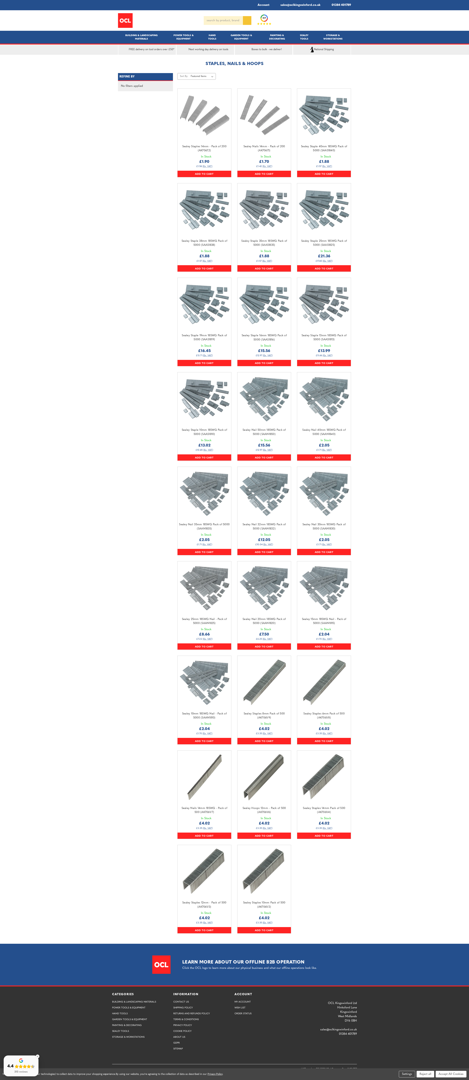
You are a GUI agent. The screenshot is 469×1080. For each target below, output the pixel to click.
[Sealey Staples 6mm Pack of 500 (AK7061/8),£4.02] (324, 682)
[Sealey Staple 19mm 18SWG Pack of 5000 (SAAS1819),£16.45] (204, 304)
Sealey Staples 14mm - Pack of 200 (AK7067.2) (204, 148)
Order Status (243, 1013)
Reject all (425, 1074)
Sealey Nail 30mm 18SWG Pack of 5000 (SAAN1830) (324, 526)
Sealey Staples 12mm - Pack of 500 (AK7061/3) (204, 904)
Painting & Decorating (277, 37)
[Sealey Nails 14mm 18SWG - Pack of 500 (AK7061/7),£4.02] (204, 777)
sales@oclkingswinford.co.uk (300, 5)
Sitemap (178, 1049)
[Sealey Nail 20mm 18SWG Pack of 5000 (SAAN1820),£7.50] (264, 588)
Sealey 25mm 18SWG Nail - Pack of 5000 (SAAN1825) (204, 621)
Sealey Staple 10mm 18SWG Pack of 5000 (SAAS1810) (204, 432)
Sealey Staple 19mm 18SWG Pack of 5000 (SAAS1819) (204, 337)
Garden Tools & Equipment (241, 37)
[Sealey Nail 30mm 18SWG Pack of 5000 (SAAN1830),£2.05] (324, 493)
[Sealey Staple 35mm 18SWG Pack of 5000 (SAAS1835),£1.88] (264, 210)
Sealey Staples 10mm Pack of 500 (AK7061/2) (264, 904)
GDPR (176, 1043)
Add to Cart (204, 173)
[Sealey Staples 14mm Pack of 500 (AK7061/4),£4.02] (324, 777)
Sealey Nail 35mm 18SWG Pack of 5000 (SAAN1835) (204, 526)
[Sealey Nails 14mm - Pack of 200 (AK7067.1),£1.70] (264, 115)
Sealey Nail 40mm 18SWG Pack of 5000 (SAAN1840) (324, 432)
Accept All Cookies (451, 1074)
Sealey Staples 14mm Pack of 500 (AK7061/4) (324, 810)
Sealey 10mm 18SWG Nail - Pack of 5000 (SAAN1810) (204, 715)
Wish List (239, 1008)
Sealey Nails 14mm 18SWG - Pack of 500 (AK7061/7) (204, 810)
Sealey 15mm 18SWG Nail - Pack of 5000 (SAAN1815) (324, 621)
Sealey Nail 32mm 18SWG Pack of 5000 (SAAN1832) (264, 526)
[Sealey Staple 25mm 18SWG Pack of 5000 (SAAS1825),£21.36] (324, 210)
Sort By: (184, 76)
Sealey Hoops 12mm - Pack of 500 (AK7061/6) (264, 810)
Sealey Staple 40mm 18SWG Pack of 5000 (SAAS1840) (324, 148)
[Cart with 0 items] (349, 20)
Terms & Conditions (186, 1019)
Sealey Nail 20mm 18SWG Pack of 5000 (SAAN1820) (264, 621)
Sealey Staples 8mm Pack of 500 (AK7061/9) (264, 715)
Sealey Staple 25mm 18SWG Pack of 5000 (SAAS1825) (324, 243)
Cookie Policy (182, 1031)
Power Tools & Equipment (183, 37)
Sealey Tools (304, 37)
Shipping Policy (183, 1008)
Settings (407, 1074)
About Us (179, 1037)
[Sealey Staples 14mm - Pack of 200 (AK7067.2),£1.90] (204, 115)
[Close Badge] (37, 1056)
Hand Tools (212, 37)
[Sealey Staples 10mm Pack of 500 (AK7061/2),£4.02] (264, 872)
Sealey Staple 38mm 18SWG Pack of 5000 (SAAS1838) (204, 243)
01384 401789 (341, 5)
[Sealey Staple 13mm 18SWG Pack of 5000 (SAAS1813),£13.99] (324, 304)
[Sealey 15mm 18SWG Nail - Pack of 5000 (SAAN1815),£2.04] (324, 588)
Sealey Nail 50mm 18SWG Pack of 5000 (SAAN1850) (264, 432)
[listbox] (202, 76)
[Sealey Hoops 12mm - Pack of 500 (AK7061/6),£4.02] (264, 777)
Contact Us (181, 1002)
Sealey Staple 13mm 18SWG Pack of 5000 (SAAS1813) (324, 337)
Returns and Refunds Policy (191, 1013)
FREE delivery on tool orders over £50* (151, 49)
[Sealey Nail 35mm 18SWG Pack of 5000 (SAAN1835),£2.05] (204, 493)
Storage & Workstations (333, 37)
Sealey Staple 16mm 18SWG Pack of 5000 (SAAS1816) (264, 337)
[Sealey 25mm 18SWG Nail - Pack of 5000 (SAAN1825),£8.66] (204, 588)
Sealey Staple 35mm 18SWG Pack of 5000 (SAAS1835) (264, 243)
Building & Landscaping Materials (141, 37)
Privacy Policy (182, 1025)
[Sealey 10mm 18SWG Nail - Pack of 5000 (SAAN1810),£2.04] (204, 682)
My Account (242, 1002)
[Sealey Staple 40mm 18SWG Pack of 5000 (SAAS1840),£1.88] (324, 115)
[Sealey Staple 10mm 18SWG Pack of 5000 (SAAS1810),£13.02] (204, 399)
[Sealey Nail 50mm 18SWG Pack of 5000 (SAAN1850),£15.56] (264, 399)
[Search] (247, 20)
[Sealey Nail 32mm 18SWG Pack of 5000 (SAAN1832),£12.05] (264, 493)
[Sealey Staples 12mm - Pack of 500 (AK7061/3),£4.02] (204, 872)
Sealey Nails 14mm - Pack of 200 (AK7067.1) (264, 148)
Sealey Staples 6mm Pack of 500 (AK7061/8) (324, 715)
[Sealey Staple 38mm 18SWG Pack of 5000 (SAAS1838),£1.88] (204, 210)
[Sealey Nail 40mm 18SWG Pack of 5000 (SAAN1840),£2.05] (324, 399)
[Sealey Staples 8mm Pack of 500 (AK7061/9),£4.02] (264, 682)
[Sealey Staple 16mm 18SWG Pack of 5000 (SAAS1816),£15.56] (264, 304)
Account (263, 5)
